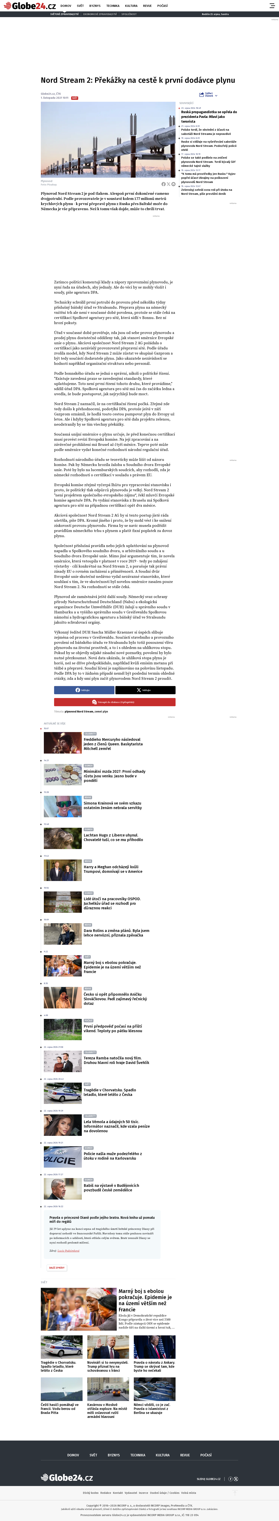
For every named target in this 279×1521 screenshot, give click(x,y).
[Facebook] (164, 184)
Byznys (95, 6)
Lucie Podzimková (68, 1251)
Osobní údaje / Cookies (164, 1493)
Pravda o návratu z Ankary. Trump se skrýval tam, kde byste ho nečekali (154, 1366)
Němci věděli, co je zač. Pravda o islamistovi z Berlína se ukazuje (152, 1409)
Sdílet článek (209, 94)
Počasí (162, 6)
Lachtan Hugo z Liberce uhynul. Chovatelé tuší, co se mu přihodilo (113, 837)
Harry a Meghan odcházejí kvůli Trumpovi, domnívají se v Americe (113, 869)
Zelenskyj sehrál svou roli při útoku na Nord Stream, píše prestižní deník (206, 192)
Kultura (131, 6)
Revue (147, 6)
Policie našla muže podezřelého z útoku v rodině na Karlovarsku (113, 1156)
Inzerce (143, 1493)
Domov (66, 6)
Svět (80, 6)
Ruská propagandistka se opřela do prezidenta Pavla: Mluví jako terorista (209, 117)
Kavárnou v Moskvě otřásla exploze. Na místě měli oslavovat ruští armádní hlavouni (107, 1411)
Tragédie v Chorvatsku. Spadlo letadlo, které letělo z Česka (110, 1092)
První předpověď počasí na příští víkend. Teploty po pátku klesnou (113, 1028)
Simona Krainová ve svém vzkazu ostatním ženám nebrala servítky (113, 805)
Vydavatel (131, 1493)
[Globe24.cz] (30, 6)
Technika (112, 6)
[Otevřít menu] (272, 5)
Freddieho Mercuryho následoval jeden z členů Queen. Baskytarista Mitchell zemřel (113, 744)
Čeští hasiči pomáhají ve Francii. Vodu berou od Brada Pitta (60, 1409)
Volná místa (188, 1493)
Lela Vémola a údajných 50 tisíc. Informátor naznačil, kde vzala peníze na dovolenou (117, 1126)
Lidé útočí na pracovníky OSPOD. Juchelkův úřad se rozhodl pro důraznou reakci (112, 903)
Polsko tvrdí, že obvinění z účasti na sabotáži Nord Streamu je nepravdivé (206, 131)
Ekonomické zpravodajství (100, 14)
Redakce (105, 1493)
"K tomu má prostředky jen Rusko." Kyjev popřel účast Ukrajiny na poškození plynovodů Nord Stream (208, 178)
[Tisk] (173, 184)
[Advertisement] (114, 245)
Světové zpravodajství (64, 14)
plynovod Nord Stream (79, 711)
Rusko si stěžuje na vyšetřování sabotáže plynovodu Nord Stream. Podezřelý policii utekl (208, 146)
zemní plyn (101, 711)
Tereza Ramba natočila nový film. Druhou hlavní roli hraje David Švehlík (116, 1060)
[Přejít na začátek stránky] (235, 1493)
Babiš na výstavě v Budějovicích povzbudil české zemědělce (111, 1187)
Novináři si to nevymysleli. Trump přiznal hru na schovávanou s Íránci (107, 1366)
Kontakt (118, 1493)
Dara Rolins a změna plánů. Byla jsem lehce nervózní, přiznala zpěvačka (116, 932)
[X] (168, 184)
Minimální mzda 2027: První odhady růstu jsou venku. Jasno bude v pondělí (114, 776)
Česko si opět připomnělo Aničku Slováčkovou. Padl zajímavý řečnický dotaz (115, 999)
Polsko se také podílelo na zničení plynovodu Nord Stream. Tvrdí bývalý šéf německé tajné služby (208, 162)
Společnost (128, 14)
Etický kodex (91, 1493)
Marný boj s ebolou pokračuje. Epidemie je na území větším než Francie (112, 967)
